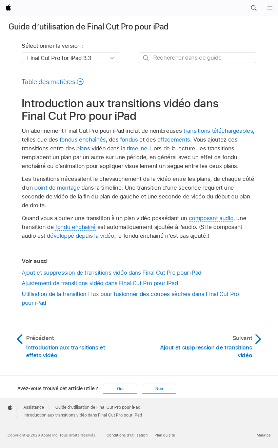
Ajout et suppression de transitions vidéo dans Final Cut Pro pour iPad (111, 272)
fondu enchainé (75, 226)
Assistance (33, 407)
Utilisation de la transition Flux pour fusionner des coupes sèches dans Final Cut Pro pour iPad (130, 298)
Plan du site (165, 435)
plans (83, 148)
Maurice (264, 435)
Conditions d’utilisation (126, 435)
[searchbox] (197, 57)
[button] (253, 8)
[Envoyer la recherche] (146, 58)
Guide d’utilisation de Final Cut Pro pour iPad (88, 26)
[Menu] (270, 8)
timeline (137, 148)
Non (159, 388)
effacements (173, 139)
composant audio (211, 218)
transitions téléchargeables (218, 130)
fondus (129, 139)
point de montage (57, 187)
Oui (120, 388)
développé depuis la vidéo (80, 235)
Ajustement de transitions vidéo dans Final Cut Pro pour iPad (100, 283)
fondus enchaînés (83, 139)
